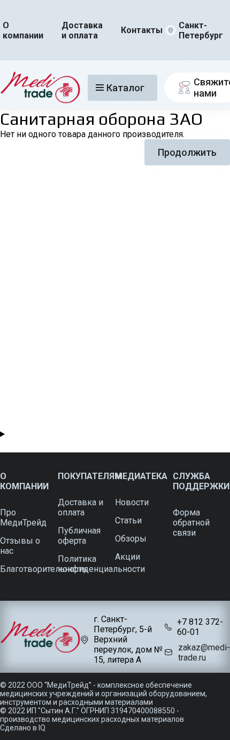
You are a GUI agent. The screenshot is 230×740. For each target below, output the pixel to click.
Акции (127, 557)
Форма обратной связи (191, 522)
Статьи (128, 520)
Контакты (142, 30)
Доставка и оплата (82, 30)
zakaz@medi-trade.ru (204, 652)
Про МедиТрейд (23, 517)
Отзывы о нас (20, 546)
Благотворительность (43, 569)
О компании (23, 30)
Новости (132, 502)
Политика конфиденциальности (101, 564)
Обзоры (131, 539)
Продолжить (187, 152)
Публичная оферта (79, 536)
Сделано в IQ (22, 727)
